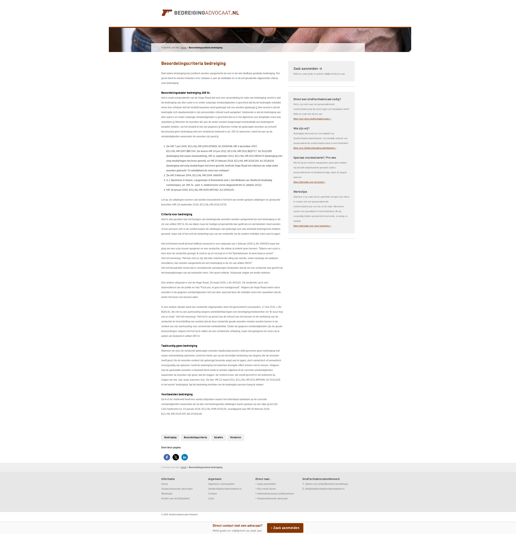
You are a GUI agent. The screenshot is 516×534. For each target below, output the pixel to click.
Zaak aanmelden (286, 528)
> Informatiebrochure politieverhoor (274, 493)
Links (211, 498)
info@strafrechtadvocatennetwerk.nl (324, 488)
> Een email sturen (265, 488)
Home (183, 47)
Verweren (235, 437)
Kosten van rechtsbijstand (175, 498)
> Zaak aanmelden (265, 484)
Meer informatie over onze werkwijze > (312, 226)
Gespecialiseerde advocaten (177, 488)
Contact (212, 493)
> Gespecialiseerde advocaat (271, 498)
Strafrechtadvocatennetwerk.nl (224, 488)
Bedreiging (170, 437)
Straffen (218, 437)
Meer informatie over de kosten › (309, 182)
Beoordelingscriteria (195, 437)
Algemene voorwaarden (221, 484)
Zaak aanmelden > (307, 69)
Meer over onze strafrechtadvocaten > (312, 119)
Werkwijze (167, 493)
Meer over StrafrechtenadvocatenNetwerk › (314, 148)
